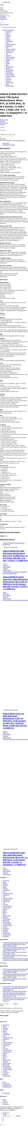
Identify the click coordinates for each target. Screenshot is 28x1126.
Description (6, 143)
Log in (4, 1082)
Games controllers (11, 49)
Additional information (9, 145)
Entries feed (6, 1083)
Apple (7, 33)
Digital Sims (9, 46)
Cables (7, 38)
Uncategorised (7, 935)
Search (15, 1003)
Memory (8, 63)
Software (5, 930)
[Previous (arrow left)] (0, 1125)
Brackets (8, 36)
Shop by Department (8, 30)
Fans (7, 47)
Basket (5, 1101)
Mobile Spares (9, 67)
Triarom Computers (6, 1107)
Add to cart (3, 139)
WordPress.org (7, 1087)
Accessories (9, 32)
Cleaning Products (11, 44)
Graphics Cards (10, 51)
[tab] (15, 143)
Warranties (6, 936)
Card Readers (9, 41)
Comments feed (7, 1085)
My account (6, 1104)
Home (7, 84)
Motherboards (10, 70)
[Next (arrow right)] (2, 1125)
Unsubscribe (6, 2)
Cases (7, 43)
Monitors (8, 68)
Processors (9, 79)
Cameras (8, 39)
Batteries (8, 35)
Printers (8, 78)
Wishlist (3, 17)
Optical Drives (9, 73)
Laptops (8, 60)
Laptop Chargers (10, 57)
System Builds (9, 82)
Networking (9, 71)
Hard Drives (9, 52)
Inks (7, 54)
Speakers (8, 81)
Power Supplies (10, 75)
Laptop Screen (10, 59)
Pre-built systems (10, 76)
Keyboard (8, 55)
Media (7, 62)
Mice (7, 65)
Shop (4, 1099)
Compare (3, 19)
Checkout (5, 1102)
